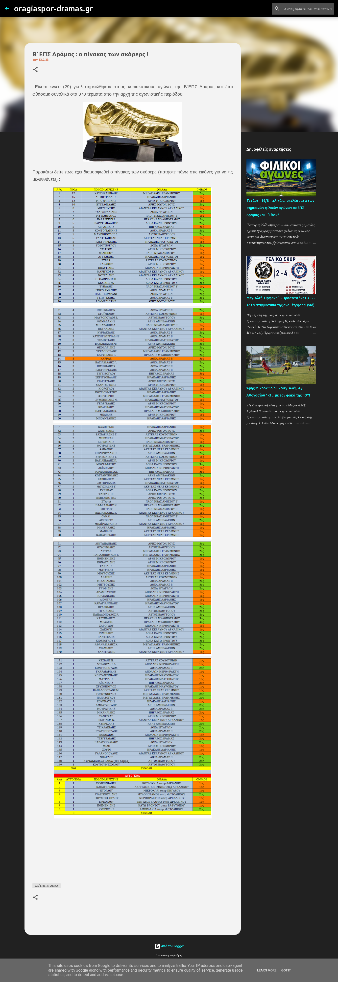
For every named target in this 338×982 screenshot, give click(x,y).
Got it (286, 970)
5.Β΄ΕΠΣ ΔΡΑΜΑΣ (46, 885)
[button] (35, 69)
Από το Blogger (172, 946)
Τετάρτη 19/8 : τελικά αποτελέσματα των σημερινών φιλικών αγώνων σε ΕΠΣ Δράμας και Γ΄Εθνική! (280, 208)
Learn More (266, 970)
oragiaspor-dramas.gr (53, 8)
